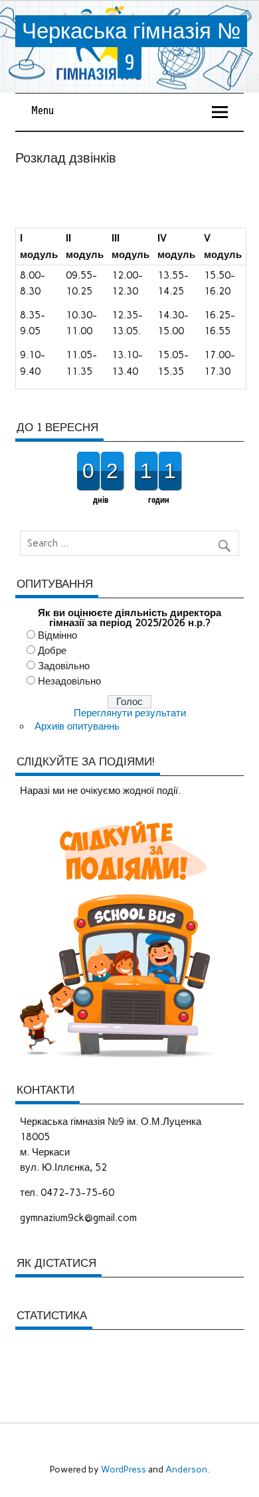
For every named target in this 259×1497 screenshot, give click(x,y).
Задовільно (64, 666)
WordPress (123, 1469)
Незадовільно (69, 681)
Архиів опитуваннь (77, 726)
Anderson (186, 1469)
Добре (52, 651)
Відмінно (57, 635)
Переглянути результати (130, 713)
